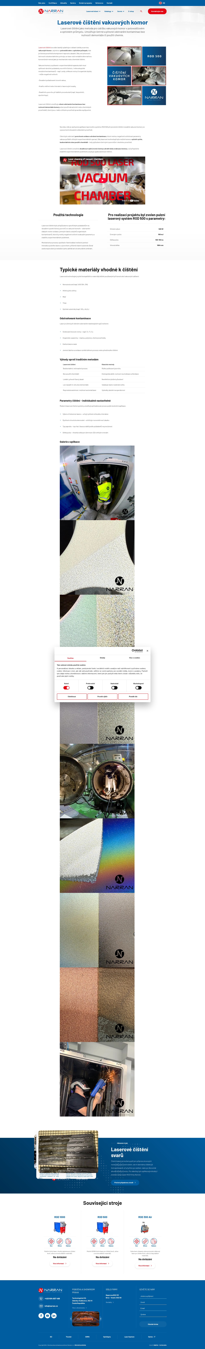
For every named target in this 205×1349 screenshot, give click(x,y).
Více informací (58, 1263)
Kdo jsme (41, 3)
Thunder (69, 1337)
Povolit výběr (102, 696)
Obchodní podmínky (80, 1345)
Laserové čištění (44, 47)
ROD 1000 (59, 1217)
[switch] (90, 687)
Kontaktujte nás (157, 11)
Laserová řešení (92, 11)
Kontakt (109, 3)
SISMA (87, 1337)
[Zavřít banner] (147, 651)
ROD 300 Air (145, 1217)
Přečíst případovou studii (123, 1185)
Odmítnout (72, 696)
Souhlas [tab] (70, 658)
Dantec (150, 1337)
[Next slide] (97, 1178)
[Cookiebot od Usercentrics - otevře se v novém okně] (133, 650)
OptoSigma (107, 1337)
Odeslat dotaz (153, 1324)
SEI (51, 1337)
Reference (99, 3)
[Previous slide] (39, 1178)
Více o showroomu (78, 1308)
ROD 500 (102, 1217)
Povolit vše (133, 696)
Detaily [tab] (102, 658)
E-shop (131, 11)
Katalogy (108, 11)
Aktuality (63, 3)
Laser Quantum (129, 1337)
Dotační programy (85, 3)
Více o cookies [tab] (134, 658)
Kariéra (73, 3)
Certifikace (53, 3)
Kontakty (109, 1302)
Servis (119, 11)
